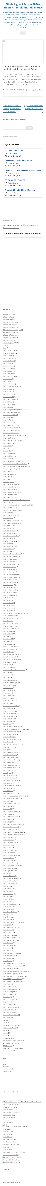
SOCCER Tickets (7, 1038)
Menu (23, 33)
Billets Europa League (9, 546)
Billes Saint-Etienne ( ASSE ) (11, 1144)
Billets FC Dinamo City (9, 567)
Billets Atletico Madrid (9, 399)
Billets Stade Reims (8, 1147)
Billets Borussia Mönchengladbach (13, 435)
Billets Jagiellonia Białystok (11, 683)
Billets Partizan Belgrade (10, 817)
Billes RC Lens (7, 1129)
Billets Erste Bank (8, 538)
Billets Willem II (7, 1017)
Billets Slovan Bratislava (10, 912)
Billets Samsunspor (9, 883)
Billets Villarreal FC (8, 1005)
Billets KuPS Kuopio (9, 695)
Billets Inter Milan (8, 667)
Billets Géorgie (7, 641)
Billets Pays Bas (7, 819)
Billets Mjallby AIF (8, 770)
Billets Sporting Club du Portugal (13, 922)
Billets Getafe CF (8, 644)
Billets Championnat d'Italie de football (15, 464)
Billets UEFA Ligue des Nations (12, 979)
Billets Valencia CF (8, 986)
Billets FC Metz (7, 1150)
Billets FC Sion (7, 600)
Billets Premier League (10, 829)
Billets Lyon (6, 750)
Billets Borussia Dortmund (11, 433)
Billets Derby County (9, 526)
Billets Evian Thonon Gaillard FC (12, 554)
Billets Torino (7, 950)
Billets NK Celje (7, 783)
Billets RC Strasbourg (9, 850)
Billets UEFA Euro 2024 (10, 968)
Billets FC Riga (7, 598)
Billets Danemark (8, 518)
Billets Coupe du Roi (9, 497)
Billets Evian (6, 551)
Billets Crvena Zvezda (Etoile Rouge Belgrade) (17, 505)
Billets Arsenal (7, 381)
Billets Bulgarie (7, 443)
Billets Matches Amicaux (10, 765)
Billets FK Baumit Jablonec (11, 623)
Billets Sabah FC (8, 873)
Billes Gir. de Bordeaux (10, 1142)
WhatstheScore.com (18, 1091)
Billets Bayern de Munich (10, 415)
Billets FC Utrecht (8, 611)
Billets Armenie (7, 379)
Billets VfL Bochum (8, 994)
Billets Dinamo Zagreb (9, 531)
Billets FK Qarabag (8, 631)
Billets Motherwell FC (9, 327)
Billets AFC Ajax (7, 363)
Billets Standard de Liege (10, 940)
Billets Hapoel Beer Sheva (11, 654)
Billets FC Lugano (8, 587)
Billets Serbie (7, 896)
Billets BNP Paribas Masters (11, 430)
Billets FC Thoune (8, 605)
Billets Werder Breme (9, 1012)
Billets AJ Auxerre (8, 368)
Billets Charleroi (8, 317)
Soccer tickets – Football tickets (12, 1041)
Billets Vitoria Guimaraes (10, 1007)
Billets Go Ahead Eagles (10, 647)
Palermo (5, 1033)
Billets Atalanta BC (8, 397)
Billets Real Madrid (8, 858)
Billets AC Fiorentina (9, 353)
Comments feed (8, 1069)
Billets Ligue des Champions (11, 726)
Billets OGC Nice (8, 791)
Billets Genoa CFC (8, 639)
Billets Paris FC (7, 809)
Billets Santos (7, 886)
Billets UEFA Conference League (12, 966)
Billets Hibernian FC (9, 320)
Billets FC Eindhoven (9, 569)
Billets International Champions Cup (14, 670)
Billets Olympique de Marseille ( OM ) (14, 796)
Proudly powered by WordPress (12, 1182)
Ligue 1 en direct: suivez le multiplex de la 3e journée (33, 109)
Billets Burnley (7, 446)
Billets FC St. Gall (8, 603)
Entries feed (6, 1066)
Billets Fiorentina (8, 621)
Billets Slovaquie (8, 914)
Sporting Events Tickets (10, 1043)
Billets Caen (6, 448)
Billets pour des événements (12, 824)
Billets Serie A (7, 899)
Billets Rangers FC (8, 840)
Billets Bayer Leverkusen (10, 412)
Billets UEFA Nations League (11, 981)
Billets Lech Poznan (9, 716)
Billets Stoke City (8, 943)
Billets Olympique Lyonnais (11, 799)
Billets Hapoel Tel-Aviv (9, 657)
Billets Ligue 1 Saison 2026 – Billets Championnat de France (23, 6)
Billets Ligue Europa (9, 734)
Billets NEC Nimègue (9, 778)
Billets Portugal (7, 822)
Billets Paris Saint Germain (11, 811)
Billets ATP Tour (7, 402)
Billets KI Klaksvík (8, 690)
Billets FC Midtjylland (9, 590)
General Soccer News (9, 1028)
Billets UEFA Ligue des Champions (13, 976)
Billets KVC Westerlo (9, 701)
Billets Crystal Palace (9, 508)
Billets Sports (7, 925)
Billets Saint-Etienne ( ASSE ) (11, 878)
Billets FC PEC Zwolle (9, 595)
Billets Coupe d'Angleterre (11, 484)
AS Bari (5, 345)
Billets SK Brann (7, 907)
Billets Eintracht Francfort (11, 536)
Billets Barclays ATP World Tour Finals (14, 410)
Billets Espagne (7, 544)
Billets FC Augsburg (9, 559)
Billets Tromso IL (8, 958)
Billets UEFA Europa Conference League (15, 971)
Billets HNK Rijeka (8, 662)
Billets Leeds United (9, 719)
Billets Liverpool (8, 742)
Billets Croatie (7, 502)
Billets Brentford (8, 438)
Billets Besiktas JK (8, 423)
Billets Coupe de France (10, 495)
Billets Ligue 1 (7, 724)
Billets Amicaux (7, 374)
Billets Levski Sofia (8, 721)
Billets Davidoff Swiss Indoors (12, 520)
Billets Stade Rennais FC (10, 938)
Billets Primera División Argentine (13, 835)
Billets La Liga (7, 703)
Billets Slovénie (7, 917)
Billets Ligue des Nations (10, 732)
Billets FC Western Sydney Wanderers (14, 613)
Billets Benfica (7, 420)
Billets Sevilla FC (8, 902)
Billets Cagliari (7, 451)
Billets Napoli (7, 773)
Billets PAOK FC (7, 806)
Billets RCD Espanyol (9, 853)
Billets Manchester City (10, 755)
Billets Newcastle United (10, 780)
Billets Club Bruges (8, 474)
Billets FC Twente (8, 608)
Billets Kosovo (7, 693)
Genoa (5, 1030)
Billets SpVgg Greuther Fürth (12, 927)
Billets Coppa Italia (8, 482)
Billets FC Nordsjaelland (10, 592)
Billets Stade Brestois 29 (10, 935)
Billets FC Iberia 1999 (9, 580)
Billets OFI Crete (8, 788)
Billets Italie (6, 677)
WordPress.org (7, 1071)
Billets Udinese (7, 961)
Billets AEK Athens (8, 361)
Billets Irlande (7, 672)
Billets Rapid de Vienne (10, 332)
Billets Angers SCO (8, 376)
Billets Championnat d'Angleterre (13, 461)
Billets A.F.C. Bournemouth (11, 350)
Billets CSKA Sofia (8, 513)
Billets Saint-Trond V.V (9, 881)
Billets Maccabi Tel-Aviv (10, 752)
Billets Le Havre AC (8, 711)
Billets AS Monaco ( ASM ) (11, 386)
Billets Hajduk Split (8, 652)
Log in (4, 1064)
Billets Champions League (11, 469)
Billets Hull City (7, 665)
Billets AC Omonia (8, 358)
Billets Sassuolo (7, 889)
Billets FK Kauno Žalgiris (10, 629)
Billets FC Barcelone (9, 562)
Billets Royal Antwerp (9, 871)
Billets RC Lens (7, 847)
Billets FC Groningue (9, 572)
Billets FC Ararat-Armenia (10, 556)
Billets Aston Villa (8, 394)
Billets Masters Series (9, 762)
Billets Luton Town (8, 747)
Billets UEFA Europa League (11, 974)
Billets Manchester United (11, 757)
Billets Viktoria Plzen (9, 999)
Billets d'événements (9, 515)
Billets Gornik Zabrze (9, 649)
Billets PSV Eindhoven (9, 837)
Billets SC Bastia (7, 1134)
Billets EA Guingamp (9, 533)
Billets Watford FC (8, 1010)
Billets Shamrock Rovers (10, 904)
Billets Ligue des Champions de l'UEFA (14, 729)
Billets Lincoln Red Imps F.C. (11, 739)
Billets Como (6, 479)
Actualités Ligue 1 (23, 90)
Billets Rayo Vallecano (9, 842)
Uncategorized (7, 1051)
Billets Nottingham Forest (11, 786)
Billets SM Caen (7, 920)
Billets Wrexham (8, 340)
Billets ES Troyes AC (9, 541)
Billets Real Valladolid (9, 860)
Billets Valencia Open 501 (10, 989)
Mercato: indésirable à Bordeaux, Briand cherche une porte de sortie (12, 109)
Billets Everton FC (8, 549)
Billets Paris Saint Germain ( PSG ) (31, 1102)
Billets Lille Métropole (9, 737)
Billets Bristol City (8, 314)
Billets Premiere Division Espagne (13, 832)
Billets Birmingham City (10, 425)
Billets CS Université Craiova (11, 510)
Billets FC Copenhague (10, 564)
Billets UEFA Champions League (12, 963)
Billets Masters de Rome (10, 760)
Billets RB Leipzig (8, 845)
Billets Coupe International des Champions (16, 500)
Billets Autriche (7, 407)
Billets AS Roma (7, 392)
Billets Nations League (10, 775)
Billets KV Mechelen (9, 698)
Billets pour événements (10, 827)
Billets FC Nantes (8, 1122)
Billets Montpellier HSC (10, 1117)
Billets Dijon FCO (8, 528)
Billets (4, 348)
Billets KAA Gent (8, 688)
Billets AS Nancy (8, 389)
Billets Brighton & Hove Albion (12, 441)
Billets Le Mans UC (8, 714)
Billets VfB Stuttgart (9, 992)
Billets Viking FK (7, 997)
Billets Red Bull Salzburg (10, 863)
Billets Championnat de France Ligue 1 (15, 466)
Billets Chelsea (7, 471)
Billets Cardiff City (8, 456)
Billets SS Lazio (7, 930)
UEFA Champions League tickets (13, 1048)
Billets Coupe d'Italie (9, 489)
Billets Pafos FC (7, 801)
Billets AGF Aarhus (8, 366)
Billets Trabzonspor (9, 956)
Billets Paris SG (7, 814)
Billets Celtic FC (7, 459)
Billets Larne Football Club (11, 706)
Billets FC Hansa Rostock (10, 574)
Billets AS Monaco (8, 384)
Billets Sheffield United (10, 335)
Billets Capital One (8, 453)
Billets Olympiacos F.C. (10, 793)
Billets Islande (7, 675)
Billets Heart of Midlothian (11, 659)
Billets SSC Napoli (8, 932)
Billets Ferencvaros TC (9, 618)
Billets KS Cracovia (9, 325)
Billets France (7, 636)
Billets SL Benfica (8, 909)
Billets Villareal (7, 1002)
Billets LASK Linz (8, 708)
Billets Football (7, 634)
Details (6, 1169)
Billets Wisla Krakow (9, 338)
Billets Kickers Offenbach (11, 322)
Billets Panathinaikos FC (10, 804)
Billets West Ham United (10, 1015)
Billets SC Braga (7, 891)
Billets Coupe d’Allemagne (11, 492)
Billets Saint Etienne (9, 876)
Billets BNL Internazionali (10, 428)
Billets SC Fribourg (8, 894)
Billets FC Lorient (8, 585)
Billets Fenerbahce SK (9, 616)
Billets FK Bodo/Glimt (9, 626)
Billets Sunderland (8, 945)
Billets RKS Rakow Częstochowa (12, 865)
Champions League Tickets (11, 1025)
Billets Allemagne (8, 371)
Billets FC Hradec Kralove (10, 577)
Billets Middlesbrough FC (10, 768)
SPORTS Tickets (7, 1046)
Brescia (5, 1020)
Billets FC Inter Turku (9, 582)
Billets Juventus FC (8, 685)
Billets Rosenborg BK (9, 868)
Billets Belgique (7, 417)
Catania (5, 1023)
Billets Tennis (7, 948)
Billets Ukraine (7, 984)
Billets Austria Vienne (9, 404)
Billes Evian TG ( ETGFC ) (10, 1107)
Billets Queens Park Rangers (12, 330)
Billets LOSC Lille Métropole (11, 744)
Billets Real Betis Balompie (11, 855)
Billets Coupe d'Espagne (10, 487)
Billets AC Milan (7, 356)
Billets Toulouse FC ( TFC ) (11, 953)
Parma (5, 1035)
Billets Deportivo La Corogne (12, 523)
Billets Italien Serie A (9, 680)
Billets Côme (6, 477)
